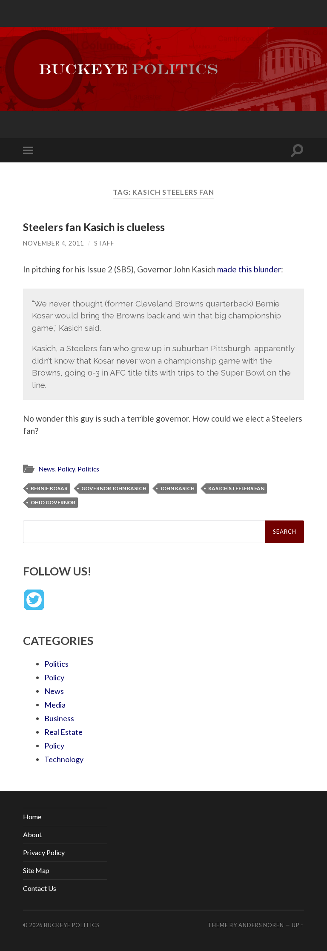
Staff (104, 243)
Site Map (36, 870)
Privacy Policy (44, 852)
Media (55, 704)
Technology (63, 759)
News (46, 469)
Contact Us (39, 888)
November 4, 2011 (53, 243)
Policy (66, 469)
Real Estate (63, 732)
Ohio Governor (53, 502)
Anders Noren (261, 925)
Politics (88, 469)
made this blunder (249, 269)
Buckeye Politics (71, 925)
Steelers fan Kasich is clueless (94, 226)
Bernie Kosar (49, 488)
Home (32, 816)
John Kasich (177, 488)
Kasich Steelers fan (236, 488)
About (32, 834)
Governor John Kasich (113, 488)
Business (59, 718)
